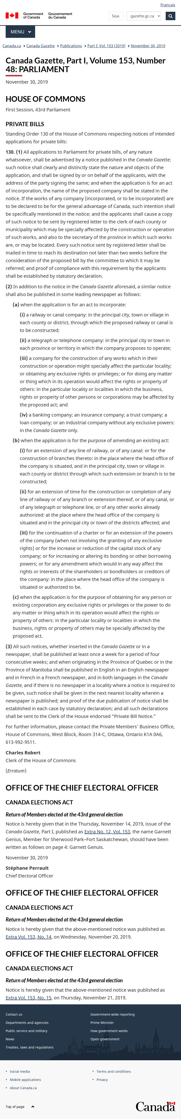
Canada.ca (12, 45)
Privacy (102, 1079)
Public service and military (26, 1031)
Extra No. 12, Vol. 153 (107, 831)
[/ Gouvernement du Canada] (39, 15)
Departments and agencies (27, 1022)
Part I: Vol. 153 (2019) (106, 45)
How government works (109, 1031)
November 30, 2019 (148, 45)
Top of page (15, 1106)
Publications (71, 45)
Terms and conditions (114, 1071)
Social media (20, 1071)
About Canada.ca (23, 1088)
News (10, 1039)
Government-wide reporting (112, 1014)
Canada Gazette (40, 45)
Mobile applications (25, 1079)
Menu (18, 31)
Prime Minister (102, 1022)
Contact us (14, 1014)
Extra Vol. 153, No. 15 (28, 997)
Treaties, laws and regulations (29, 1047)
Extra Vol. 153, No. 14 (28, 937)
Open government (104, 1039)
